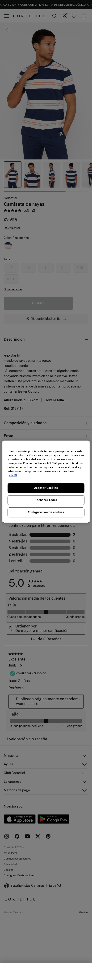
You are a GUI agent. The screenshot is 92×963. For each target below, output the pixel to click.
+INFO (13, 475)
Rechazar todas (46, 500)
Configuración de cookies (46, 512)
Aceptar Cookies (46, 488)
